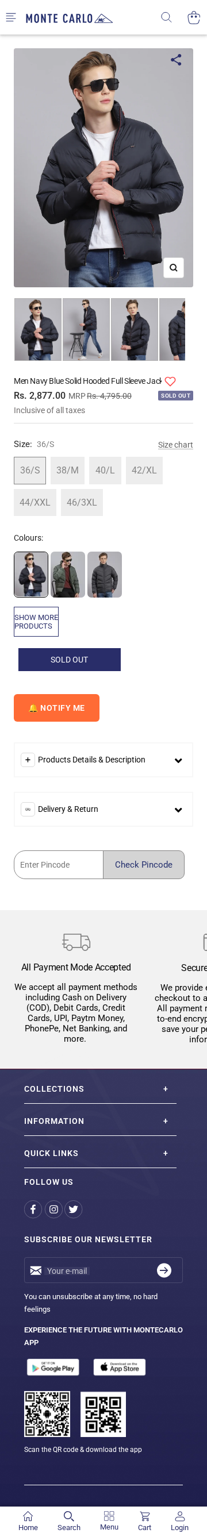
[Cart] (194, 17)
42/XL (144, 470)
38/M (67, 470)
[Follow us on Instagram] (54, 1209)
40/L (105, 470)
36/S (30, 470)
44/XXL (35, 502)
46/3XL (82, 502)
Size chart (175, 444)
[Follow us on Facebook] (34, 1209)
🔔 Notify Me (56, 707)
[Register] (164, 1270)
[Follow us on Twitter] (74, 1209)
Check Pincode (143, 865)
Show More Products (36, 621)
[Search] (174, 17)
